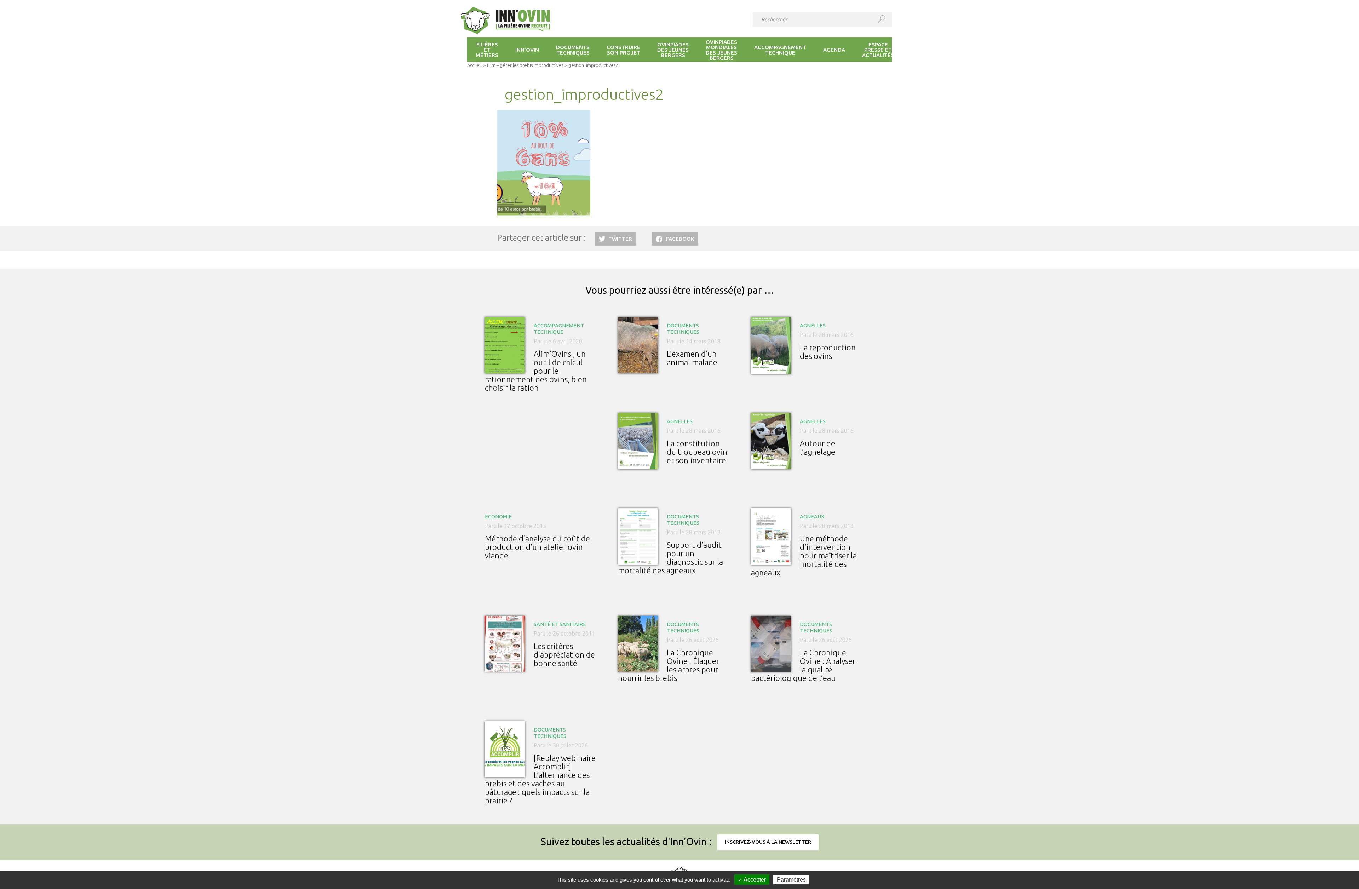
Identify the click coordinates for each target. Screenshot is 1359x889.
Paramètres (791, 880)
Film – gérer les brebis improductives (525, 65)
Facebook (680, 239)
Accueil (474, 65)
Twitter (620, 239)
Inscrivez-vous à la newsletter (768, 842)
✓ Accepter (752, 880)
